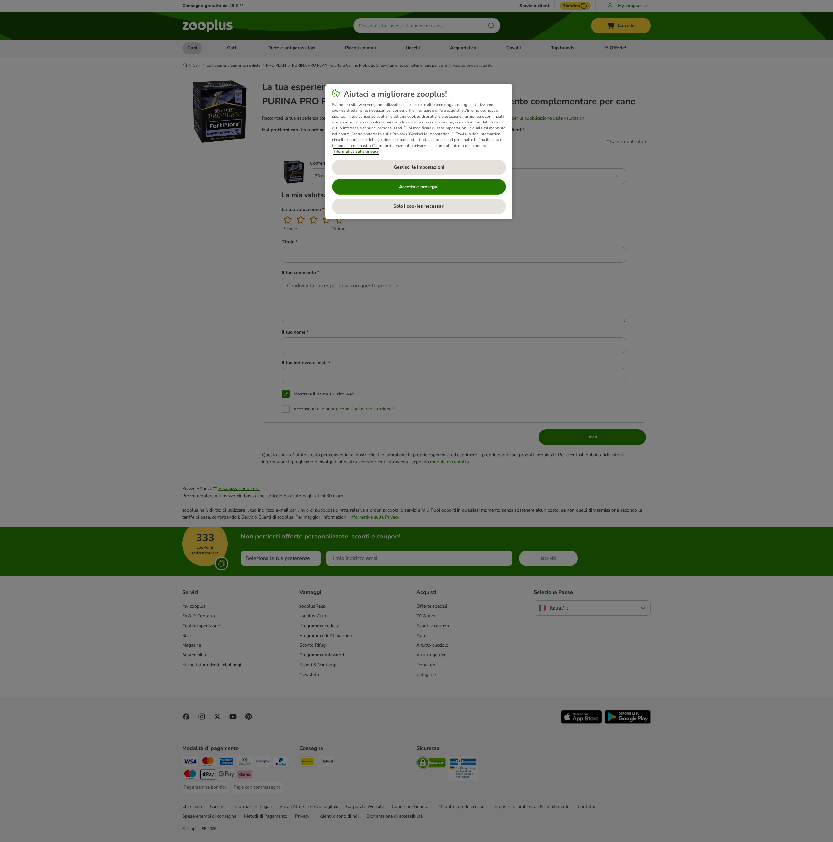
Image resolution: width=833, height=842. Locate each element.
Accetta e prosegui (419, 187)
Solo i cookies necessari (418, 206)
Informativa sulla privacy (356, 151)
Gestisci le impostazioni (419, 167)
